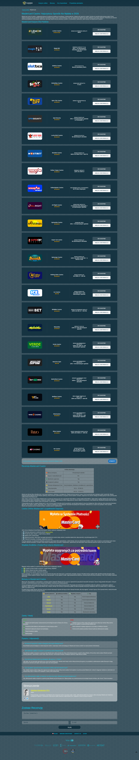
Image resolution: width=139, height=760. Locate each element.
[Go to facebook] (24, 698)
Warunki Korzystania (66, 733)
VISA (48, 596)
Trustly (48, 612)
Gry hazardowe (62, 3)
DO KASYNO (102, 29)
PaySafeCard (48, 605)
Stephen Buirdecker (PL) (40, 690)
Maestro (49, 599)
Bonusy (52, 3)
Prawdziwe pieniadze (76, 3)
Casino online (25, 9)
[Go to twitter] (27, 698)
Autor (85, 733)
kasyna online (49, 532)
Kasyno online (43, 3)
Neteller (49, 609)
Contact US (77, 733)
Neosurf (49, 602)
